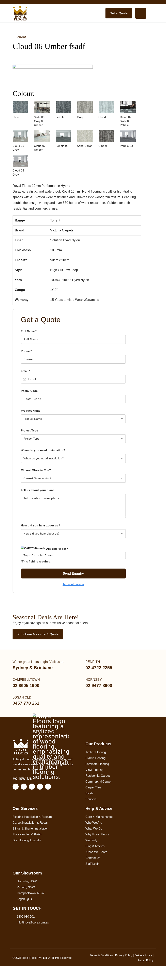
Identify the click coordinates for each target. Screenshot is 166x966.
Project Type (29, 430)
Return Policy (145, 960)
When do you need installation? (43, 450)
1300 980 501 (26, 916)
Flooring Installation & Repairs (32, 816)
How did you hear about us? (40, 525)
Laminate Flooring (97, 764)
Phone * (26, 351)
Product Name (30, 410)
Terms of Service (73, 584)
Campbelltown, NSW (30, 893)
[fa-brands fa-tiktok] (48, 787)
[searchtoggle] (140, 13)
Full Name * (28, 331)
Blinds (89, 793)
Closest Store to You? (36, 470)
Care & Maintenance (99, 816)
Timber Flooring (95, 752)
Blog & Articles (95, 846)
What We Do (93, 828)
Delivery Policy (143, 955)
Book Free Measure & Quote (38, 634)
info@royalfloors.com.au (33, 922)
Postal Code (29, 390)
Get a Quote (119, 13)
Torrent (20, 37)
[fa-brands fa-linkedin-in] (32, 787)
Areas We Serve (96, 852)
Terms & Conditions (101, 955)
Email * (25, 371)
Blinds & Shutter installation (30, 828)
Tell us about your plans (37, 490)
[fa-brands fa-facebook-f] (15, 787)
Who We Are (93, 822)
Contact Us (92, 857)
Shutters (91, 799)
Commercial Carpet (98, 781)
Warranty (91, 840)
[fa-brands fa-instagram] (23, 787)
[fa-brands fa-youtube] (40, 787)
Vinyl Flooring (94, 769)
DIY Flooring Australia (27, 840)
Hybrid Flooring (95, 758)
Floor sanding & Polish (27, 834)
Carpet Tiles (93, 787)
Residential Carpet (97, 775)
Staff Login (92, 863)
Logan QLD (24, 899)
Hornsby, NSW (27, 881)
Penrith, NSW (26, 887)
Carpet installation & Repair (30, 822)
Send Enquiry (73, 573)
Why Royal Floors (97, 834)
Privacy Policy (123, 955)
